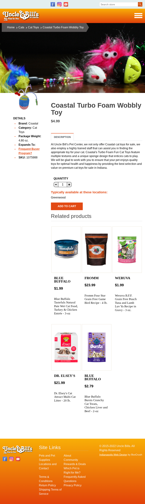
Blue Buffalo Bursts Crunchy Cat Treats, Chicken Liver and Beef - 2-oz (96, 404)
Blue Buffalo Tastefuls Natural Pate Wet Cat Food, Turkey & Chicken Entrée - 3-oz (66, 306)
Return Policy (47, 485)
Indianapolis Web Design (113, 454)
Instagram (59, 4)
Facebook (53, 4)
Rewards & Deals (75, 464)
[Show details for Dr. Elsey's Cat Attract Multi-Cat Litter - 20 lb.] (66, 347)
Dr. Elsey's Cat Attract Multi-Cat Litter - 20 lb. (65, 397)
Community (71, 459)
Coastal (33, 123)
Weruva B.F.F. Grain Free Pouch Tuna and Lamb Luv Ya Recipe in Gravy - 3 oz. (126, 303)
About (67, 455)
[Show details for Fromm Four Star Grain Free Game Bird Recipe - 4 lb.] (96, 249)
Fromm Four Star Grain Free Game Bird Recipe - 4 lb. (96, 299)
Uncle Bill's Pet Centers (21, 16)
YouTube (66, 4)
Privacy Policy (73, 485)
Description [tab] (62, 137)
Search (140, 4)
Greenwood (58, 197)
